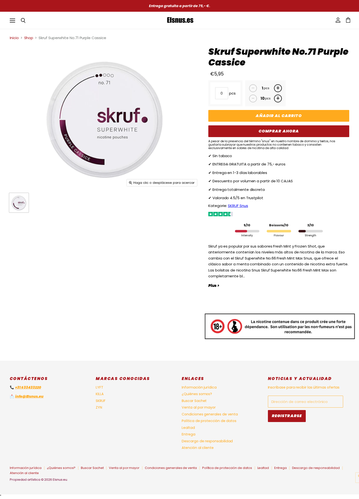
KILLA (100, 393)
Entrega (188, 434)
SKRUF (101, 400)
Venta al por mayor (199, 407)
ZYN (99, 407)
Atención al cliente (198, 447)
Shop (28, 38)
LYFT (99, 387)
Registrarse (287, 416)
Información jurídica (199, 387)
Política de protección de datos (209, 420)
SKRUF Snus (238, 205)
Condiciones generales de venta (210, 414)
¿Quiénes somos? (197, 393)
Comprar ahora (279, 131)
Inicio (14, 38)
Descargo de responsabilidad (207, 441)
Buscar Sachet (194, 400)
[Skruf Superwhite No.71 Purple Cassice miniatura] (19, 202)
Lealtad (188, 427)
